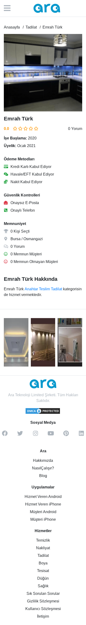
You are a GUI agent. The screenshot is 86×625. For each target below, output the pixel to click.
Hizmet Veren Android (43, 497)
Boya (43, 563)
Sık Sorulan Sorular (43, 594)
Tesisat (43, 571)
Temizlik (43, 540)
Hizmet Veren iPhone (43, 504)
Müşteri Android (43, 512)
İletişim (43, 616)
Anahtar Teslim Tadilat (43, 289)
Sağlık (43, 586)
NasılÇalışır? (43, 468)
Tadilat (43, 555)
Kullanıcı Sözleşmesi (43, 609)
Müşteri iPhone (43, 519)
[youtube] (50, 435)
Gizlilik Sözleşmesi (43, 601)
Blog (43, 476)
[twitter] (20, 435)
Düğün (43, 578)
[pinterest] (66, 435)
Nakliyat (43, 548)
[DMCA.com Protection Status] (43, 413)
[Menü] (9, 8)
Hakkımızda (43, 460)
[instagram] (35, 435)
